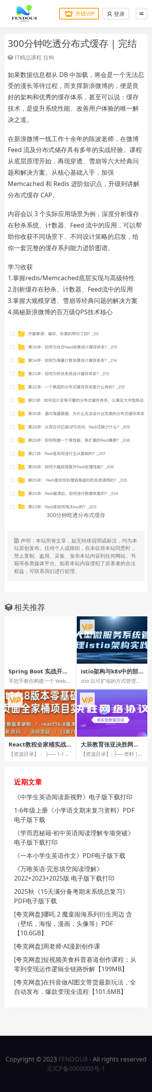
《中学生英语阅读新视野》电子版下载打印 (73, 797)
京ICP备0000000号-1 (76, 1068)
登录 (118, 14)
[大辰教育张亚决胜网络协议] (112, 713)
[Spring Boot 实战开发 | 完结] (40, 640)
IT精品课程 (28, 57)
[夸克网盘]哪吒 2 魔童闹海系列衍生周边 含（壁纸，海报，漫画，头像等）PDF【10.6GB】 (73, 923)
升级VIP (84, 13)
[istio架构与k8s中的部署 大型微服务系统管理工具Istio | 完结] (112, 640)
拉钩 (48, 57)
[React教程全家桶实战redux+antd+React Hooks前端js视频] (40, 713)
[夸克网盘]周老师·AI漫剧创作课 (57, 946)
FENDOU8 (73, 1059)
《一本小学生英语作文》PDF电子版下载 (69, 855)
